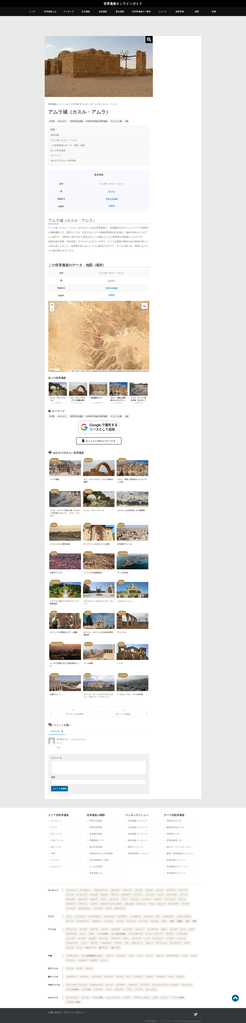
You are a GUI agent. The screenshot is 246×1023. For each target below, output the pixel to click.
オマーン (149, 956)
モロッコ (149, 943)
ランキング (68, 11)
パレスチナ (82, 960)
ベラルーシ (82, 904)
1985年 (111, 206)
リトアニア (70, 908)
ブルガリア (70, 904)
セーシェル (103, 938)
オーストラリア (72, 998)
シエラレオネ (182, 934)
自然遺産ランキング (137, 834)
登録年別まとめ (174, 820)
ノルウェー (134, 899)
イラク (131, 956)
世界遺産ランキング (137, 820)
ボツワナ (94, 943)
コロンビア (108, 977)
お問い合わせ (54, 1012)
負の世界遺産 (95, 847)
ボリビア (180, 977)
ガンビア (173, 929)
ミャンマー (143, 921)
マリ (127, 943)
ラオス (164, 921)
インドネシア (80, 916)
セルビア (94, 899)
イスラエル (121, 956)
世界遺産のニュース (176, 873)
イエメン (109, 956)
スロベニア (82, 899)
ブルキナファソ (72, 943)
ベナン (84, 943)
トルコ (193, 956)
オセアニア (56, 866)
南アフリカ (103, 948)
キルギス (104, 895)
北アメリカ (56, 834)
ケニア (82, 934)
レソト (79, 948)
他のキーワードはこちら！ (179, 847)
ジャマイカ (145, 985)
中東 (77, 104)
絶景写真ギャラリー (176, 860)
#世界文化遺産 (76, 121)
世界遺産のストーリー (177, 866)
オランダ (69, 895)
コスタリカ (132, 985)
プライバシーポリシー (74, 1012)
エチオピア (115, 929)
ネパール (69, 921)
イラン (140, 956)
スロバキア (70, 899)
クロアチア (126, 895)
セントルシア (187, 985)
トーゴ (146, 938)
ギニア (191, 929)
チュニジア (136, 938)
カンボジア (122, 916)
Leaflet (76, 371)
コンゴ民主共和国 (118, 934)
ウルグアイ (84, 977)
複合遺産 (120, 11)
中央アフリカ (90, 948)
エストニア (183, 890)
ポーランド (141, 904)
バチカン (158, 899)
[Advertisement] (177, 81)
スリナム (119, 977)
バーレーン (70, 960)
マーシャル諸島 (178, 998)
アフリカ (55, 860)
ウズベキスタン (95, 916)
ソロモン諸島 (97, 998)
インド (68, 916)
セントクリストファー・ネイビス (165, 985)
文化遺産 (86, 11)
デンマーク (114, 899)
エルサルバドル (96, 985)
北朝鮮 (179, 921)
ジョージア (150, 895)
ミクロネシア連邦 (73, 1002)
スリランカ (148, 916)
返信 (59, 747)
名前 (53, 777)
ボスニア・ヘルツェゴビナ (111, 904)
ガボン (164, 929)
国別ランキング (135, 847)
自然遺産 (103, 11)
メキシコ (88, 968)
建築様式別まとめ (175, 827)
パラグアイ (138, 977)
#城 (126, 121)
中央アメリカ (57, 840)
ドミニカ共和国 (72, 989)
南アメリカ (56, 847)
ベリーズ (139, 989)
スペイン (184, 895)
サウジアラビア (173, 956)
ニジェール (181, 938)
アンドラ (138, 890)
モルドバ (161, 904)
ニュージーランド (113, 998)
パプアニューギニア (141, 998)
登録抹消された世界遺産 (101, 853)
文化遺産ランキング (137, 827)
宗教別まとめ (173, 834)
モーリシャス (161, 943)
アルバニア (115, 890)
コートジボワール (135, 934)
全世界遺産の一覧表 (141, 11)
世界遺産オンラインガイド (123, 3)
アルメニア (127, 890)
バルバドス (119, 989)
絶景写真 (180, 11)
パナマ (129, 989)
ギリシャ (114, 895)
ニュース (163, 11)
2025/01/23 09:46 (78, 739)
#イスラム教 (116, 121)
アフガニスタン (72, 956)
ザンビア (169, 934)
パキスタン (96, 921)
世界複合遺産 (95, 834)
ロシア (108, 908)
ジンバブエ (70, 938)
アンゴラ (83, 929)
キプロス (94, 895)
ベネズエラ (160, 977)
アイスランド (71, 890)
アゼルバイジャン (101, 890)
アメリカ (69, 968)
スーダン (81, 938)
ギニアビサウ (71, 934)
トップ (32, 11)
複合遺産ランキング (137, 840)
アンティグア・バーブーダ (76, 985)
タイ (158, 916)
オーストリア (82, 895)
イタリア (159, 890)
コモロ (91, 934)
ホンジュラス (151, 989)
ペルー (171, 977)
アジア (54, 827)
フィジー (164, 998)
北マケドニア (120, 908)
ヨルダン (86, 104)
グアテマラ (120, 985)
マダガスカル (106, 943)
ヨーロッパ (56, 820)
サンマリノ (138, 895)
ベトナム (119, 921)
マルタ (151, 904)
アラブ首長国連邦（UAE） (92, 956)
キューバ (109, 985)
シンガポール (135, 916)
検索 (214, 11)
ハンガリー (147, 899)
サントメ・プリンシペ (154, 934)
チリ (128, 977)
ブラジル (149, 977)
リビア (186, 943)
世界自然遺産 (95, 827)
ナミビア (170, 938)
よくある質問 (95, 866)
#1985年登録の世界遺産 (96, 121)
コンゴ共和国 (103, 934)
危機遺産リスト (96, 840)
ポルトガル (129, 904)
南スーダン (115, 948)
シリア (184, 956)
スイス (160, 895)
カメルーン (140, 929)
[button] (98, 335)
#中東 (51, 121)
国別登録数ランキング (138, 853)
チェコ (103, 899)
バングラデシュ (83, 921)
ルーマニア (98, 908)
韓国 (194, 921)
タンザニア (115, 938)
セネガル (92, 938)
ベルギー (94, 904)
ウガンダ (94, 929)
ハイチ (108, 989)
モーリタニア (175, 943)
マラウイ (118, 943)
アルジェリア (71, 929)
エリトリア (127, 929)
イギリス (149, 890)
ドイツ (124, 899)
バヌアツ (126, 998)
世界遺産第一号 (174, 840)
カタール (159, 956)
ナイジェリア (158, 938)
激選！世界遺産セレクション (180, 853)
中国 (172, 921)
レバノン (104, 960)
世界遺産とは (50, 11)
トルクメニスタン (184, 916)
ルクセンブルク (84, 908)
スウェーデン (172, 895)
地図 (197, 11)
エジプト (104, 929)
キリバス (85, 998)
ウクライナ (171, 890)
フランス (182, 899)
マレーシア (131, 921)
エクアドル (96, 977)
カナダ (79, 968)
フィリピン (108, 921)
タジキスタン (168, 916)
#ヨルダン (62, 121)
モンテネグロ (173, 904)
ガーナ (183, 929)
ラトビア (185, 904)
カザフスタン (109, 916)
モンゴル (154, 921)
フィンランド (170, 899)
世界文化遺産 (112, 199)
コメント (57, 731)
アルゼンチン (71, 977)
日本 (187, 921)
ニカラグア (98, 989)
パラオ (155, 998)
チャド (126, 938)
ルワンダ (69, 948)
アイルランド (85, 890)
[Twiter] (196, 1014)
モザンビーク (137, 943)
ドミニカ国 (86, 989)
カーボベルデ (153, 929)
